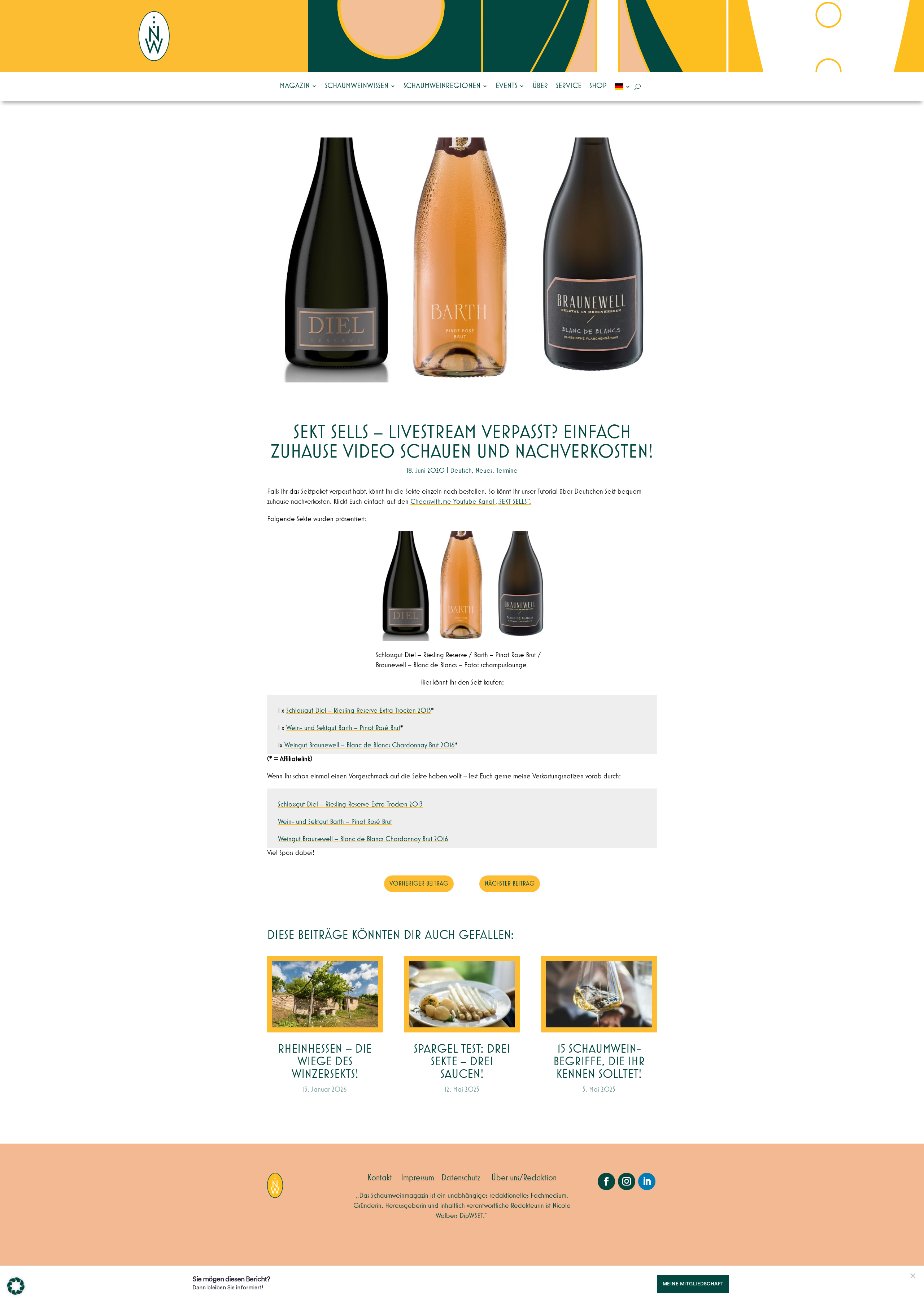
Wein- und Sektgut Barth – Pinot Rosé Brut (343, 727)
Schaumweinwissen (356, 86)
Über (540, 86)
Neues (483, 470)
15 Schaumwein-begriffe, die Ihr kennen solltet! (599, 1062)
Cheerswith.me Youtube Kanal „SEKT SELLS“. (470, 501)
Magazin (295, 86)
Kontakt (379, 1178)
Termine (507, 470)
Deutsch (461, 470)
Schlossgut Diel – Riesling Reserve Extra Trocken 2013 (358, 710)
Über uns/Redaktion (524, 1178)
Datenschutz (460, 1178)
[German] (623, 86)
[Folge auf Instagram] (626, 1181)
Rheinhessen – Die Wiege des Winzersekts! (325, 1062)
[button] (16, 1286)
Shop (598, 86)
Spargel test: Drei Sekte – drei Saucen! (462, 1062)
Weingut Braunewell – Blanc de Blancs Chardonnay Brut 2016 (369, 745)
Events (506, 86)
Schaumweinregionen (442, 86)
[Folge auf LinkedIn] (646, 1181)
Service (568, 86)
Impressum (417, 1178)
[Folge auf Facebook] (606, 1181)
